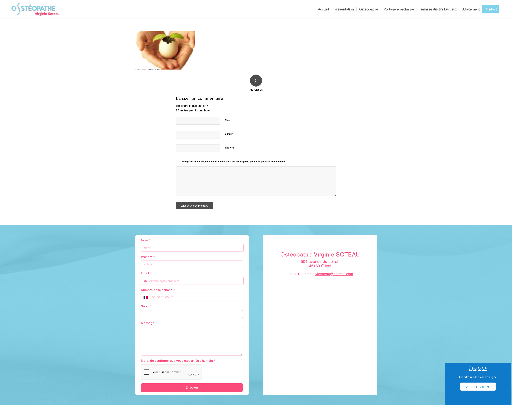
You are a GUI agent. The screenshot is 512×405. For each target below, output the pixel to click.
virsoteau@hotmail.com (334, 274)
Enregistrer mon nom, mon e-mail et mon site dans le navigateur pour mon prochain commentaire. (233, 161)
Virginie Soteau (478, 387)
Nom (228, 119)
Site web (229, 147)
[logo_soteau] (36, 9)
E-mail (229, 133)
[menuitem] (323, 9)
